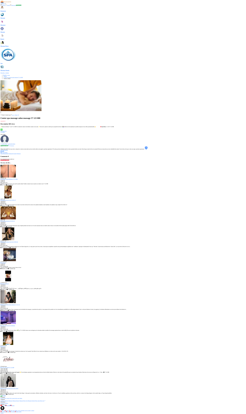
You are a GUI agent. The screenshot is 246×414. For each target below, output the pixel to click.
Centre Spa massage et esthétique (8, 325)
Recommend (5, 150)
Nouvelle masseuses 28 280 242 (8, 221)
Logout (2, 412)
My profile (13, 411)
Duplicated (11, 153)
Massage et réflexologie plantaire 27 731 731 (11, 304)
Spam (2, 153)
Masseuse (4, 346)
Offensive (19, 153)
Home (2, 398)
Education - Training (5, 72)
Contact (7, 398)
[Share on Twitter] (2, 151)
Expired (14, 153)
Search (4, 398)
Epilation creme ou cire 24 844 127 (9, 200)
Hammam (2, 400)
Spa (27, 400)
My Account (12, 398)
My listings (4, 411)
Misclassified (5, 153)
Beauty (17, 400)
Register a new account (25, 410)
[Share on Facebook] (1, 151)
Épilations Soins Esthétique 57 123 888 (10, 179)
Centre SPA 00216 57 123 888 (8, 367)
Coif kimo (4, 262)
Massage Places (22, 400)
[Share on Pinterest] (3, 151)
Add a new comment (5, 160)
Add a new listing (18, 398)
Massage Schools (31, 400)
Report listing (4, 152)
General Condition (4, 403)
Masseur (14, 400)
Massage (6, 400)
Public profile (18, 411)
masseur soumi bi (5, 283)
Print (1, 150)
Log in (19, 410)
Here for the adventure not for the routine (10, 388)
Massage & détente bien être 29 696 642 (10, 241)
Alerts (8, 411)
